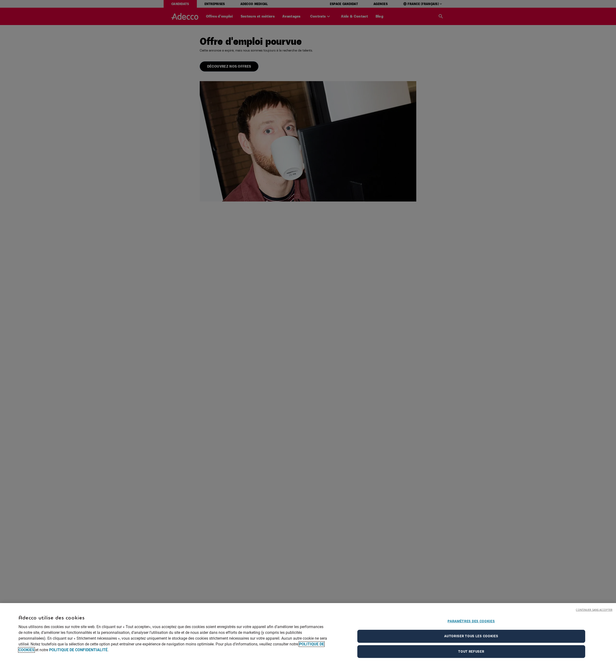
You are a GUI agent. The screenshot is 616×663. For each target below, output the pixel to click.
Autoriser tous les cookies (471, 636)
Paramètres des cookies (471, 621)
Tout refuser (471, 651)
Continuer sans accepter (594, 609)
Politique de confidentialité (78, 650)
